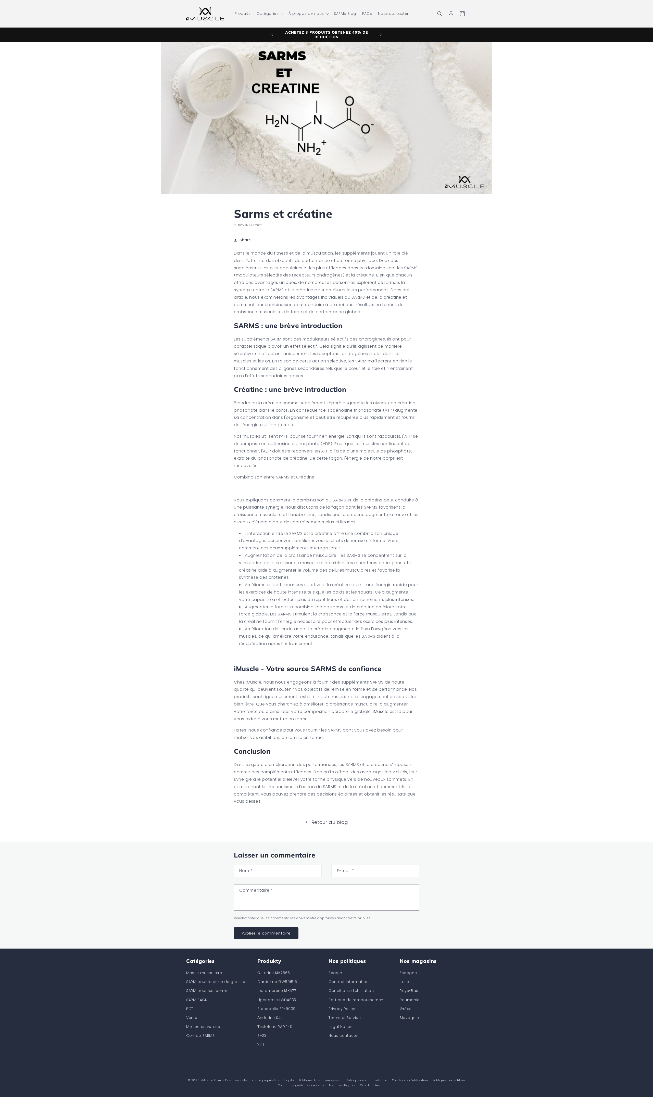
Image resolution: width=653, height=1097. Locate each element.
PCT (189, 1008)
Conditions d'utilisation (351, 990)
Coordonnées (370, 1085)
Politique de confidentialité (366, 1080)
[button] (269, 13)
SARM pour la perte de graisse (215, 981)
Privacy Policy (342, 1008)
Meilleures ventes (203, 1026)
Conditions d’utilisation (410, 1080)
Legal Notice (341, 1026)
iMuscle (380, 711)
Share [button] (245, 240)
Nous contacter (344, 1035)
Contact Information (349, 981)
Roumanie (410, 999)
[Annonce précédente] (272, 35)
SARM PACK (196, 999)
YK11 (260, 1044)
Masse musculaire (204, 972)
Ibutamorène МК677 (276, 990)
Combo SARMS (200, 1035)
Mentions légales (342, 1085)
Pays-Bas (409, 990)
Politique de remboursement (357, 999)
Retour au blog (329, 822)
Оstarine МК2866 (273, 972)
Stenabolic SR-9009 (276, 1008)
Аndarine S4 (269, 1017)
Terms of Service (345, 1017)
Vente (191, 1017)
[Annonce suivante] (380, 35)
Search (335, 972)
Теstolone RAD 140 (274, 1026)
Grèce (406, 1008)
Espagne (408, 972)
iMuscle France (212, 1080)
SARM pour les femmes (208, 990)
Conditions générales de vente (301, 1085)
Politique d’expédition (449, 1080)
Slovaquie (409, 1017)
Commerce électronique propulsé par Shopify (259, 1080)
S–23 (261, 1035)
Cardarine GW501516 (277, 981)
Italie (404, 981)
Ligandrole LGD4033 (276, 999)
